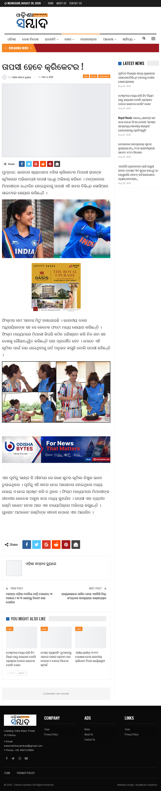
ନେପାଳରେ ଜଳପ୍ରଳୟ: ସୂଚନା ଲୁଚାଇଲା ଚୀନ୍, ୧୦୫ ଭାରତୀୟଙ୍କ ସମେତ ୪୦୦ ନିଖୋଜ (136, 148)
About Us (61, 3)
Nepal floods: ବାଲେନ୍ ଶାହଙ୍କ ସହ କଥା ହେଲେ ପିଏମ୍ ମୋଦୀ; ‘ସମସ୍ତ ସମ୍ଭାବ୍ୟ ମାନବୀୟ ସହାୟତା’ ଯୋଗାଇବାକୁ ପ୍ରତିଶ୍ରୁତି (137, 123)
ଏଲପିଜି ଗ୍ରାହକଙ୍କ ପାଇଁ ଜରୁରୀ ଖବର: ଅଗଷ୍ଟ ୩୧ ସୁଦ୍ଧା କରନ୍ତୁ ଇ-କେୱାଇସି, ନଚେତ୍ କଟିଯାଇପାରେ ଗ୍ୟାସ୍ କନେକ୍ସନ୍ (138, 172)
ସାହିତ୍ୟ (128, 38)
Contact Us (75, 3)
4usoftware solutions (146, 785)
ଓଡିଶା (12, 38)
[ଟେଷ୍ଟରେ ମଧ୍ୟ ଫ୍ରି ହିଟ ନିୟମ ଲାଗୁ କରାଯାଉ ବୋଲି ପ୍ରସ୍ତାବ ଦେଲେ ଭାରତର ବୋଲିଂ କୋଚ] (21, 638)
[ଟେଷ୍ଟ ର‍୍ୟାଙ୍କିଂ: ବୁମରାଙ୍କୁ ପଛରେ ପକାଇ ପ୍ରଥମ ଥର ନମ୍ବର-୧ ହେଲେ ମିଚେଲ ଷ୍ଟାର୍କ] (56, 638)
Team (46, 729)
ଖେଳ (68, 38)
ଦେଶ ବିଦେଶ (30, 38)
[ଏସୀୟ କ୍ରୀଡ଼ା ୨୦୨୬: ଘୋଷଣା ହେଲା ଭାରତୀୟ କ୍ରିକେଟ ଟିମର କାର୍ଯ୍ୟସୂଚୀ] (90, 638)
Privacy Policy (51, 734)
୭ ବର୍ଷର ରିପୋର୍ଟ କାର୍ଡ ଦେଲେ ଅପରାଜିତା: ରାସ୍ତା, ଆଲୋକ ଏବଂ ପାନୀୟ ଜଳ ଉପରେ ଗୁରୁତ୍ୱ (89, 48)
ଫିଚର (93, 76)
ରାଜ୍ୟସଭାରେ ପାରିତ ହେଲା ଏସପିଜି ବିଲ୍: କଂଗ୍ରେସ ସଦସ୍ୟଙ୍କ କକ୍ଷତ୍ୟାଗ (83, 595)
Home (50, 3)
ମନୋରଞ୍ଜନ (88, 38)
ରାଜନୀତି (50, 38)
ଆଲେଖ (108, 38)
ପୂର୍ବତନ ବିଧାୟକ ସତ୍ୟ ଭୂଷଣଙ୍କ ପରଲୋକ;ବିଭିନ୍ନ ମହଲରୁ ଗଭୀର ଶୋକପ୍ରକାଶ (136, 77)
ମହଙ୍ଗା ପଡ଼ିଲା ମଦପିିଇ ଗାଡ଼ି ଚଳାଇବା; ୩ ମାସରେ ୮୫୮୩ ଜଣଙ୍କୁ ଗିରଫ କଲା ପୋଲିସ (29, 597)
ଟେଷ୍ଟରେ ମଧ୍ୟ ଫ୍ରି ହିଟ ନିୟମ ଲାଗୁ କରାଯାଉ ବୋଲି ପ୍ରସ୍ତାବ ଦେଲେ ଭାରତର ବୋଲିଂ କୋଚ (136, 99)
